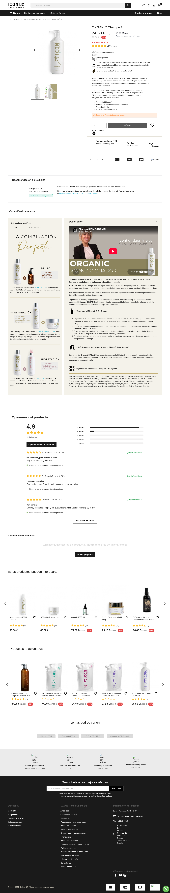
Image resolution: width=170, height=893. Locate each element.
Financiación (65, 837)
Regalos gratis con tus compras (73, 833)
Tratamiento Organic (90, 193)
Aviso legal (64, 811)
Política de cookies (68, 826)
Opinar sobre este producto (41, 445)
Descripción (113, 221)
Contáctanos (65, 863)
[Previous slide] (34, 51)
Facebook (115, 875)
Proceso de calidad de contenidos (74, 852)
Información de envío (69, 859)
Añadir (127, 125)
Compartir (93, 133)
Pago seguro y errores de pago (73, 822)
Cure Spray (40, 378)
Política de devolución (69, 829)
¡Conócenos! (65, 818)
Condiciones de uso (68, 814)
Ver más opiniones (85, 521)
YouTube (120, 875)
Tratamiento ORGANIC (46, 332)
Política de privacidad (69, 841)
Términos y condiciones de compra (74, 844)
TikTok (129, 875)
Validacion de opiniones (69, 855)
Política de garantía (68, 848)
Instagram (124, 875)
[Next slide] (80, 51)
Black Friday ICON (68, 867)
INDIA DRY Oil (40, 287)
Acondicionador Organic (68, 193)
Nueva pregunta (85, 555)
